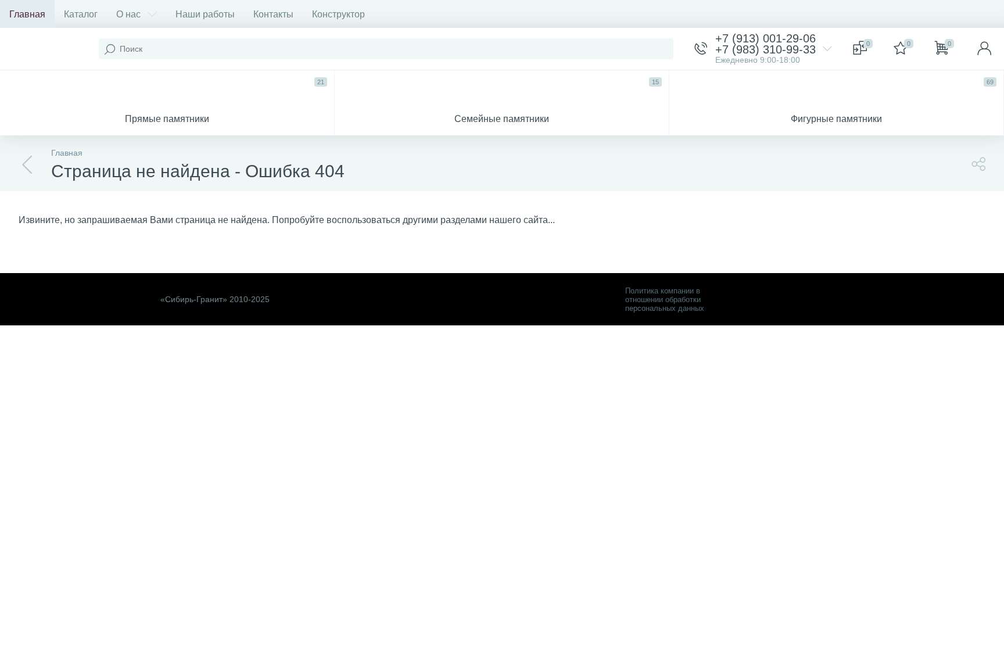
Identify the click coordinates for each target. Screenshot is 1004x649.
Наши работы (205, 14)
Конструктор (338, 14)
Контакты (273, 14)
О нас (128, 14)
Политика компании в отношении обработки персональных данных (664, 299)
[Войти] (984, 49)
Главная (27, 14)
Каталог (81, 14)
